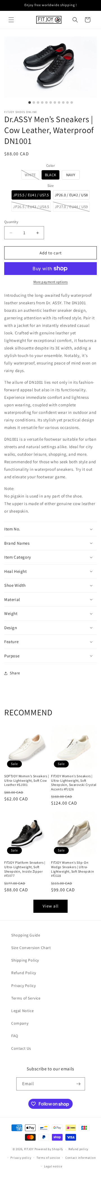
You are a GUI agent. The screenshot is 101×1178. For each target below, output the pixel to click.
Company (19, 1023)
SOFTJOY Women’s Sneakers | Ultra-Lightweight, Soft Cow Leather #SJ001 (26, 780)
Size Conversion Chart (31, 947)
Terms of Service (26, 998)
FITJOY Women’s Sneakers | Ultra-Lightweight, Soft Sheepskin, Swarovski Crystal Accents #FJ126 (74, 782)
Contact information (80, 1158)
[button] (11, 20)
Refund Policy (23, 972)
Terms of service (48, 1158)
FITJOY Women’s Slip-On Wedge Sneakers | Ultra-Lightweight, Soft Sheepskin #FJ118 (72, 869)
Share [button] (15, 672)
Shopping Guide (25, 935)
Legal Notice (22, 1010)
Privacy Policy (23, 985)
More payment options (50, 282)
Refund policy (78, 1149)
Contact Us (21, 1048)
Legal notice (53, 1166)
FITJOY (29, 1149)
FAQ (14, 1035)
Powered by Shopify (49, 1149)
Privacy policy (20, 1158)
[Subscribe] (78, 1083)
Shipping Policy (25, 960)
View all (51, 906)
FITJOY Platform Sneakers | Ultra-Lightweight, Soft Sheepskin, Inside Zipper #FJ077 (24, 869)
